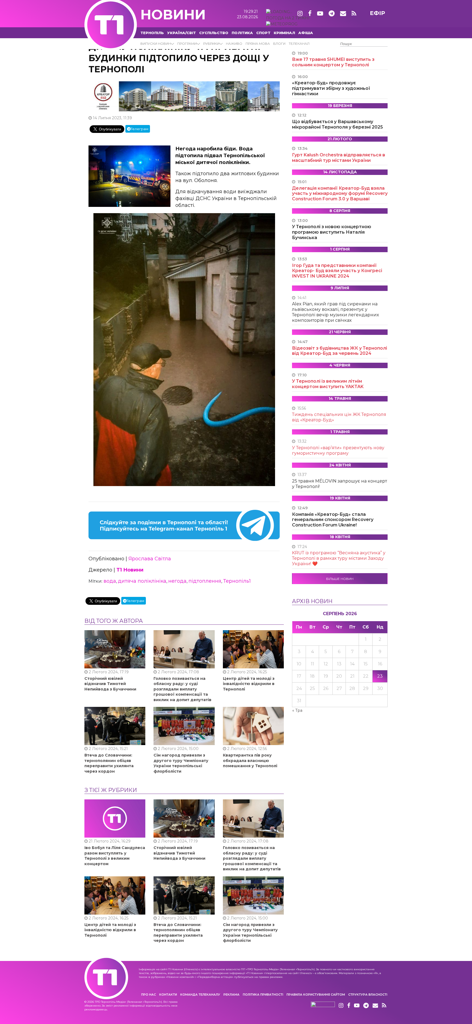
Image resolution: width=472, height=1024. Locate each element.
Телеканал (299, 43)
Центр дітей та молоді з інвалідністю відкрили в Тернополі (249, 684)
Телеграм (139, 129)
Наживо (234, 43)
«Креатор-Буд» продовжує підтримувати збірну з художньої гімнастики (331, 88)
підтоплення (204, 581)
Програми (187, 43)
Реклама (231, 994)
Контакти (168, 994)
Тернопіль (152, 33)
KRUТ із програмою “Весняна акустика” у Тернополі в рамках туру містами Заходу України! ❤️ (338, 558)
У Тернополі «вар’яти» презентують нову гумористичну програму (338, 450)
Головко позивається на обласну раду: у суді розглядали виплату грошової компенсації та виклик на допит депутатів (182, 689)
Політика (242, 33)
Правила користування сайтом (316, 994)
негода (177, 581)
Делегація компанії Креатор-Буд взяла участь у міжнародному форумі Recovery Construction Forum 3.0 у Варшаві (340, 194)
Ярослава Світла (149, 559)
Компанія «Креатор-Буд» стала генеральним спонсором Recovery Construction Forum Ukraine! (332, 520)
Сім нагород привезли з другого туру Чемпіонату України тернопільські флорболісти (181, 763)
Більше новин (339, 579)
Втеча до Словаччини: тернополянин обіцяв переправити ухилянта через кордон (109, 763)
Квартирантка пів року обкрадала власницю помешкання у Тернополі (250, 760)
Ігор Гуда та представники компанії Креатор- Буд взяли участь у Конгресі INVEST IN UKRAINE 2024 (337, 271)
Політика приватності (263, 994)
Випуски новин (155, 43)
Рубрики (211, 43)
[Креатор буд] (184, 96)
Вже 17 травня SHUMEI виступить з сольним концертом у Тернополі (333, 62)
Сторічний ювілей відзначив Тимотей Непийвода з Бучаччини (110, 684)
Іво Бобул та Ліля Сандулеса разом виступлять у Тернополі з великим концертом (114, 855)
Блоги (279, 43)
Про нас (148, 994)
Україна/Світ (181, 33)
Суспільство (213, 33)
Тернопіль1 (237, 581)
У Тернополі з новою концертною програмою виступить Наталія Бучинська (331, 232)
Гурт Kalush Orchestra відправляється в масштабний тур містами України (338, 157)
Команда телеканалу (200, 994)
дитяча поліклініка (142, 581)
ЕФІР (377, 13)
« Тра (297, 710)
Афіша (305, 33)
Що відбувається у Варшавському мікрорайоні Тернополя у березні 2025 (337, 124)
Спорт (263, 33)
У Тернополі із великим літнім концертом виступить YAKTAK (328, 384)
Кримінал (284, 33)
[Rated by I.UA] (322, 1005)
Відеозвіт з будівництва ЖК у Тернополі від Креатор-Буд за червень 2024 (339, 351)
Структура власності (367, 994)
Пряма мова (258, 43)
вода (110, 581)
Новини (173, 14)
